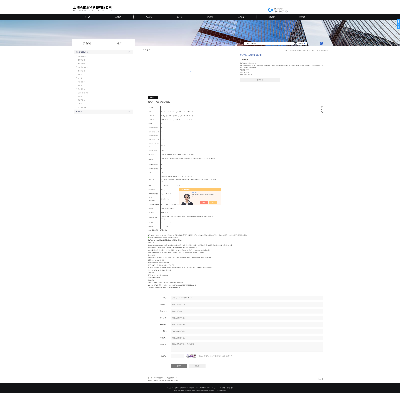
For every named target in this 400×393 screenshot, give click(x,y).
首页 (286, 50)
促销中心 (179, 17)
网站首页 (87, 17)
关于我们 (118, 17)
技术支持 (241, 17)
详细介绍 (153, 97)
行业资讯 (210, 17)
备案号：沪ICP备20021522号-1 (202, 388)
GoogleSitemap (216, 388)
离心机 (308, 50)
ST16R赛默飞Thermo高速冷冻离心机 (165, 378)
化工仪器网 (230, 388)
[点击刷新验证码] (191, 356)
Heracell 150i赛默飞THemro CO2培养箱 (166, 380)
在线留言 (272, 17)
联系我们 (302, 17)
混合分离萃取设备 (82, 52)
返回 (319, 379)
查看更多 (79, 111)
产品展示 (149, 17)
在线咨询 (260, 80)
